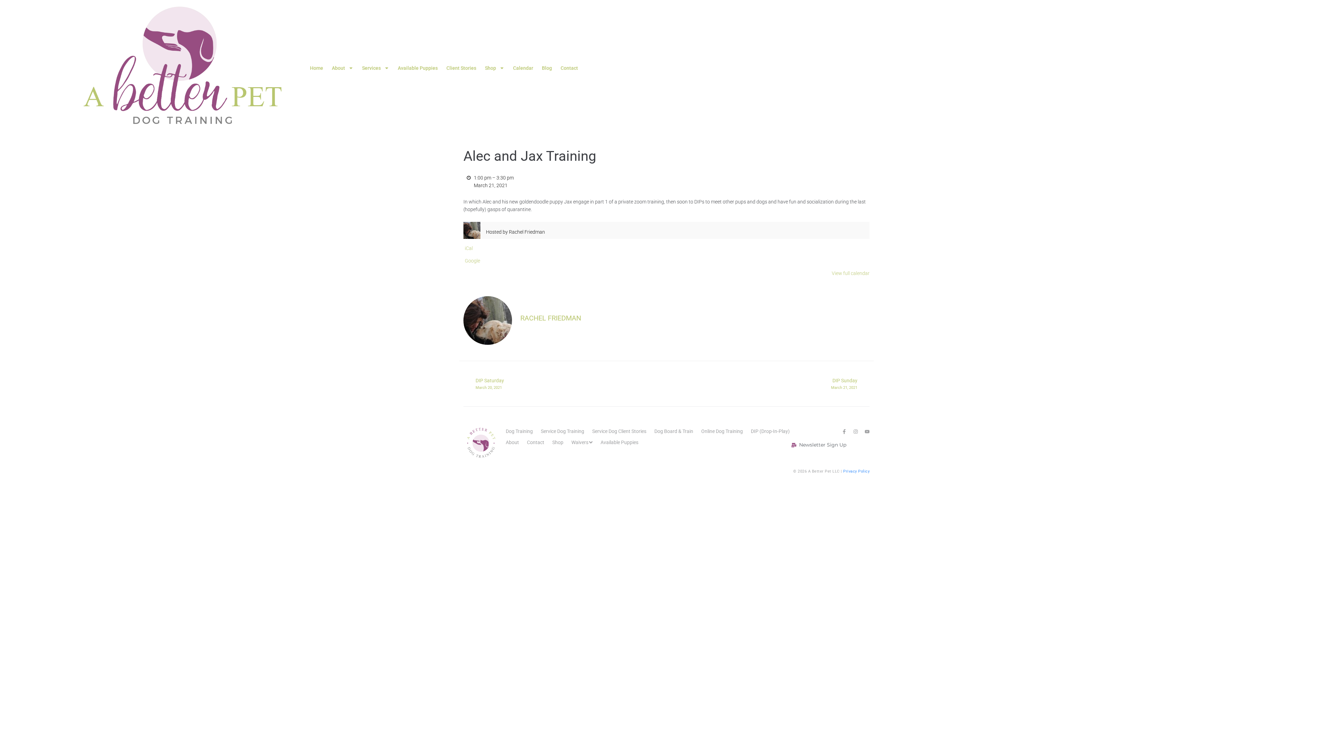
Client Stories (461, 68)
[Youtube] (867, 431)
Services (371, 68)
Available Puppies (418, 68)
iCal (469, 248)
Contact (569, 68)
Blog (547, 68)
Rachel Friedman (550, 318)
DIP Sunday (844, 384)
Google (472, 261)
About (338, 68)
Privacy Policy (856, 471)
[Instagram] (855, 431)
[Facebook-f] (844, 431)
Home (316, 68)
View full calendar (851, 273)
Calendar (523, 68)
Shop (490, 68)
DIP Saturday (490, 384)
